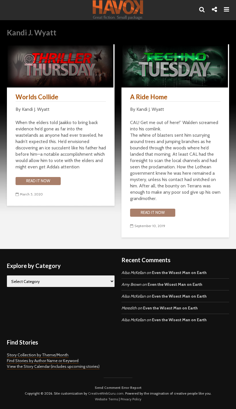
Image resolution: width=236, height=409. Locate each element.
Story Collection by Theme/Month (37, 354)
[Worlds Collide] (60, 65)
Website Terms (106, 399)
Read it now (38, 180)
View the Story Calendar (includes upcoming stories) (53, 366)
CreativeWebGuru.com (105, 393)
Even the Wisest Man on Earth (179, 272)
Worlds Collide (37, 97)
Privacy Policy (131, 399)
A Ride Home (149, 97)
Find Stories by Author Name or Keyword (43, 360)
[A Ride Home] (174, 65)
